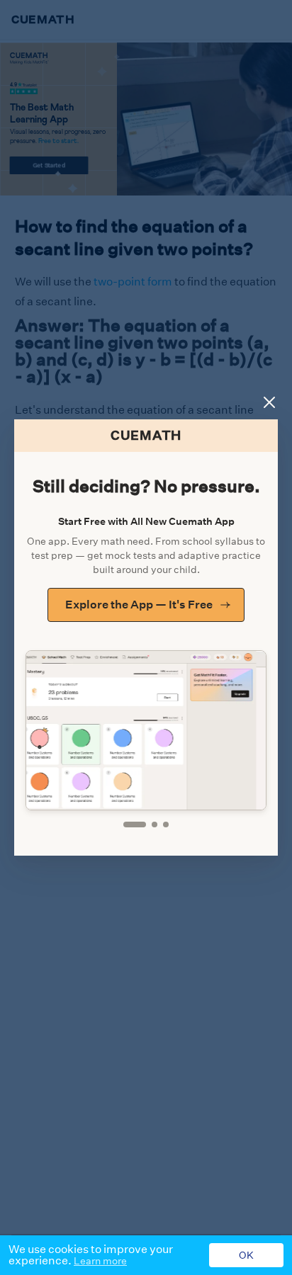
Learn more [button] (100, 1260)
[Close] (269, 402)
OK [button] (246, 1255)
